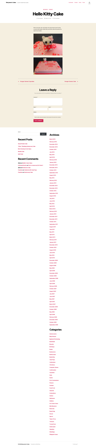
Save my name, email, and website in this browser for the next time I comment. (47, 117)
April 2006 (52, 314)
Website (35, 112)
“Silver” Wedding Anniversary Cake (26, 146)
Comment (36, 97)
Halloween (52, 398)
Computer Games (54, 367)
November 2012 (54, 188)
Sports (51, 416)
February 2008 (53, 286)
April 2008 (52, 283)
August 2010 (53, 250)
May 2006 (52, 312)
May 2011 (52, 232)
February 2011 (53, 239)
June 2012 (52, 201)
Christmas (52, 364)
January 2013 (53, 183)
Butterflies (52, 357)
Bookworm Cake (26, 167)
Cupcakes (52, 372)
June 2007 (52, 296)
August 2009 (53, 265)
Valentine (52, 429)
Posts (83, 2)
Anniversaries (53, 334)
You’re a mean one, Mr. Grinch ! (35, 165)
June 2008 (52, 281)
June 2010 (52, 252)
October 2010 (53, 247)
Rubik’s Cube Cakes (27, 163)
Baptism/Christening (55, 339)
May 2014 (52, 154)
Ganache (52, 390)
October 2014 (53, 149)
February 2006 (53, 317)
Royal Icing (52, 411)
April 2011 (52, 234)
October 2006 (53, 309)
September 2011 (54, 224)
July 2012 (52, 198)
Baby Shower (53, 336)
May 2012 (52, 203)
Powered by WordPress (35, 444)
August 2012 (53, 196)
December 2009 (54, 260)
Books (51, 349)
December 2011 (53, 216)
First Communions (54, 380)
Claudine (20, 170)
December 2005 (54, 319)
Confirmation (53, 370)
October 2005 (53, 322)
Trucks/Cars (53, 424)
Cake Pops (52, 359)
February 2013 (53, 180)
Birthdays (45, 9)
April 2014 (52, 157)
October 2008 (53, 275)
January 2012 (53, 214)
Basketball (52, 341)
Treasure (52, 421)
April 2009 (52, 270)
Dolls (51, 375)
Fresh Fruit (52, 388)
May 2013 (52, 177)
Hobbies (52, 401)
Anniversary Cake (28, 172)
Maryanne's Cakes (11, 2)
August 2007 (53, 291)
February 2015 (53, 141)
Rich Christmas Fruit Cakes (24, 149)
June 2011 (52, 229)
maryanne (41, 18)
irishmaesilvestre (22, 165)
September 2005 (54, 324)
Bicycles (52, 344)
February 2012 (53, 211)
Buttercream (53, 354)
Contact (76, 2)
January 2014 (53, 162)
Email (49, 107)
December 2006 (54, 306)
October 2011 (53, 221)
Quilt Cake (20, 154)
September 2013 (54, 172)
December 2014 (54, 144)
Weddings (52, 432)
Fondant (51, 9)
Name (35, 107)
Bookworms (53, 352)
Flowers (52, 383)
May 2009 (52, 268)
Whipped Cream (54, 434)
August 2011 (53, 226)
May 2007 (52, 299)
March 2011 (52, 237)
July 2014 (52, 152)
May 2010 (52, 255)
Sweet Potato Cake (22, 143)
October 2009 (53, 263)
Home (80, 2)
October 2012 (53, 190)
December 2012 (54, 185)
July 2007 (52, 293)
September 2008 (54, 278)
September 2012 (54, 193)
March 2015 (52, 139)
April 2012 (52, 206)
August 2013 (53, 175)
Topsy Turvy (53, 419)
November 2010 (54, 245)
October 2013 (53, 170)
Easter (51, 377)
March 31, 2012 (48, 18)
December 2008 (54, 273)
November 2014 (54, 147)
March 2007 (53, 304)
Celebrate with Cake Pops (30, 170)
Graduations (53, 393)
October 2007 (53, 288)
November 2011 (53, 219)
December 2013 (54, 165)
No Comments (56, 18)
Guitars (51, 395)
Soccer (51, 413)
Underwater (53, 426)
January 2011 (53, 242)
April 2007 (52, 301)
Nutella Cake (21, 151)
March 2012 (52, 208)
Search (19, 131)
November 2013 (54, 167)
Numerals (52, 408)
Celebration (52, 362)
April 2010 (52, 257)
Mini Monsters (53, 406)
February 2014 (53, 159)
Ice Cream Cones (54, 403)
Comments (71, 2)
